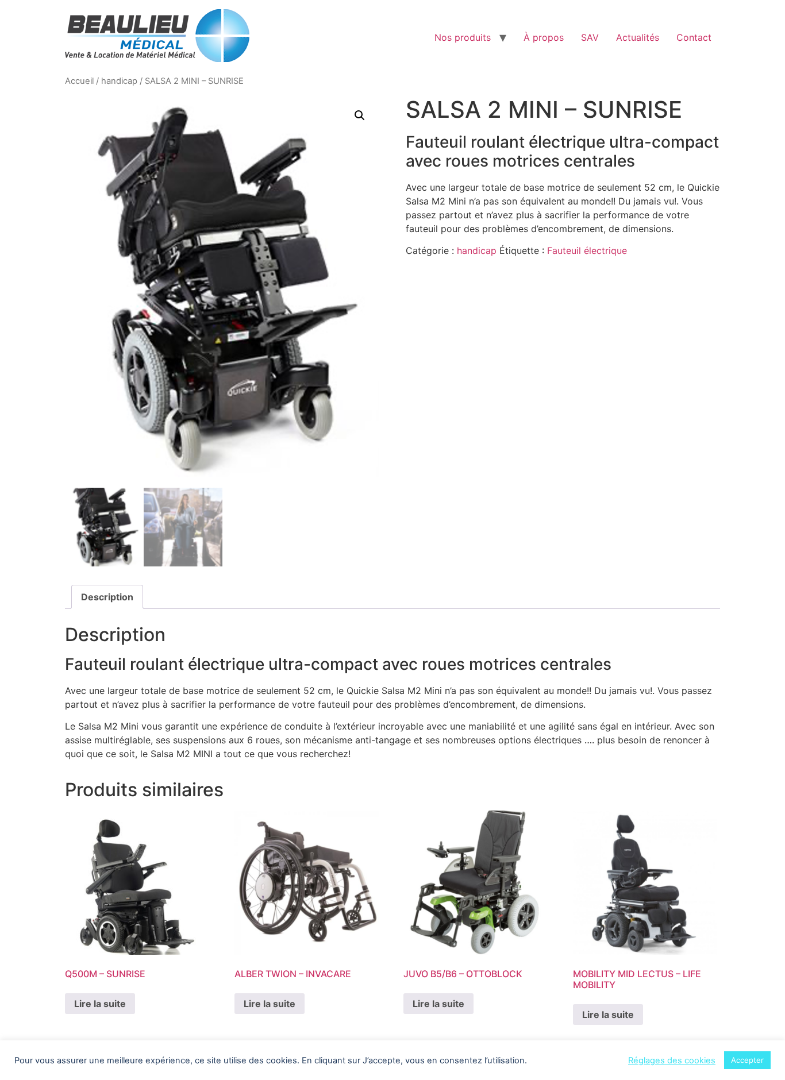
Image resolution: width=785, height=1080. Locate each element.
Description (107, 597)
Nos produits (462, 37)
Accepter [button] (747, 1059)
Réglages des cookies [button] (671, 1060)
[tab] (107, 597)
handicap (119, 81)
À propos (544, 37)
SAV (590, 37)
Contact (693, 37)
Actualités (637, 37)
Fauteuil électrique (587, 250)
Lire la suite (100, 1003)
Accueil (79, 81)
